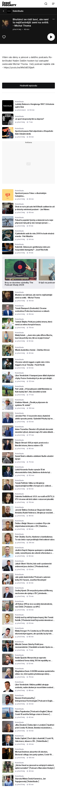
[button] (46, 3)
